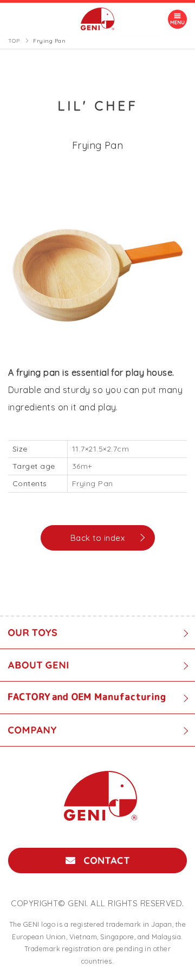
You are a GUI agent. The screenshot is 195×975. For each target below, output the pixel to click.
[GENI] (97, 19)
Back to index (97, 538)
